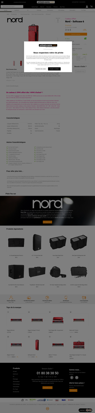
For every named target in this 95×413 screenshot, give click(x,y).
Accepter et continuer (54, 68)
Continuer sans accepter (48, 49)
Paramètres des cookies (41, 68)
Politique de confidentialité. (54, 64)
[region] (48, 56)
